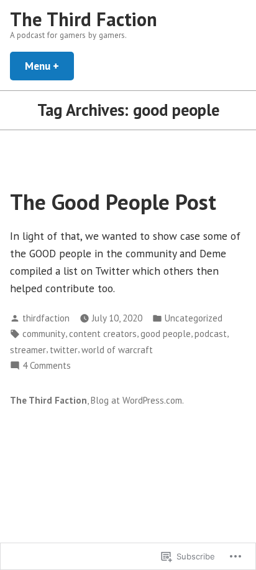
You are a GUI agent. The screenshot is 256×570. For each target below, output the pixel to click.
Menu (49, 66)
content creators (103, 334)
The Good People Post (113, 202)
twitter (64, 350)
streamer (28, 350)
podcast (210, 334)
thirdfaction (46, 318)
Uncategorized (193, 318)
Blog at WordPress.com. (137, 400)
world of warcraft (117, 350)
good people (165, 334)
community (43, 334)
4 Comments (46, 366)
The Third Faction (83, 19)
